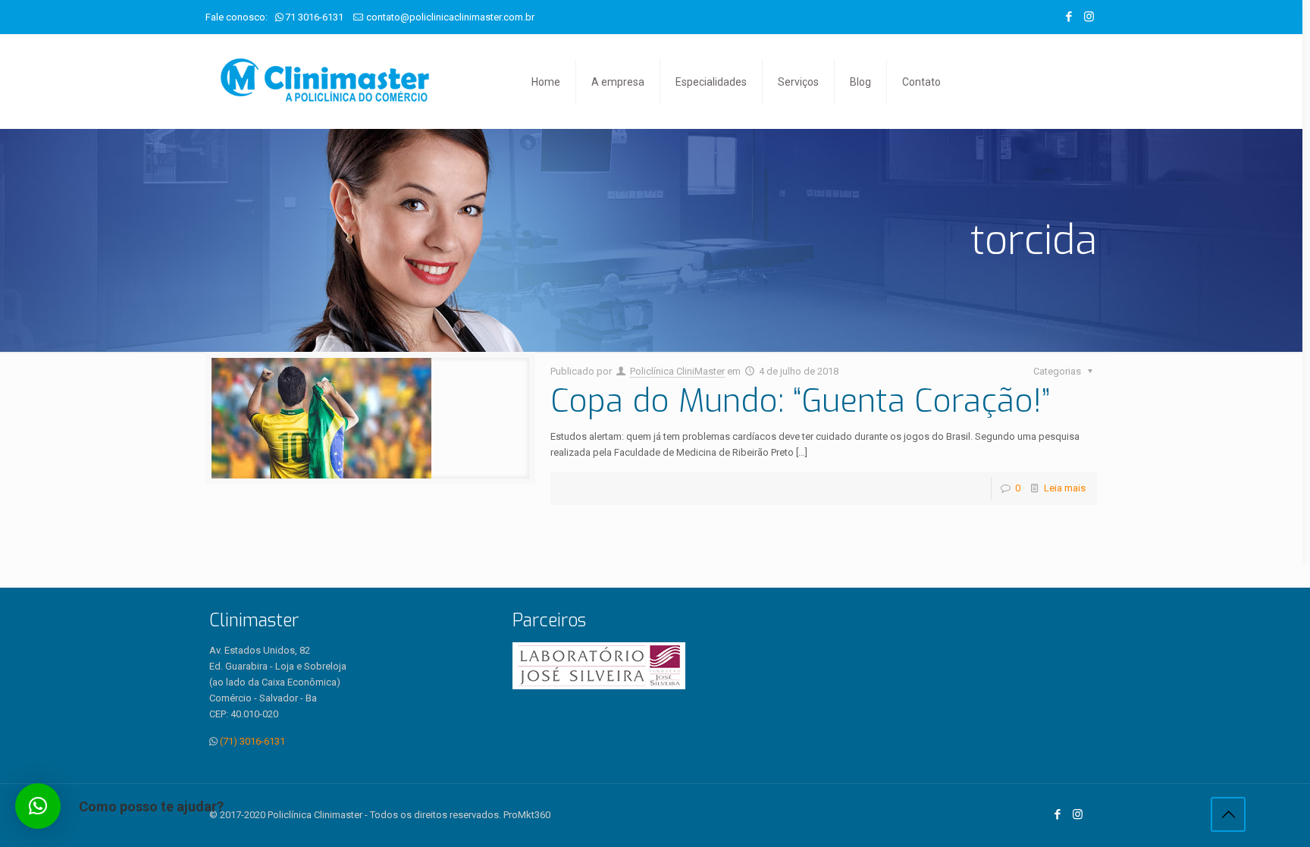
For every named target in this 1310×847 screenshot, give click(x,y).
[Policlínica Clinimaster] (325, 81)
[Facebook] (1069, 17)
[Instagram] (1089, 17)
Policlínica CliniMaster (677, 371)
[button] (38, 806)
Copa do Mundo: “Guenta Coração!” (800, 401)
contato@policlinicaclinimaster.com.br (450, 17)
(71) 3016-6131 (252, 741)
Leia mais (1065, 488)
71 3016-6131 (314, 17)
